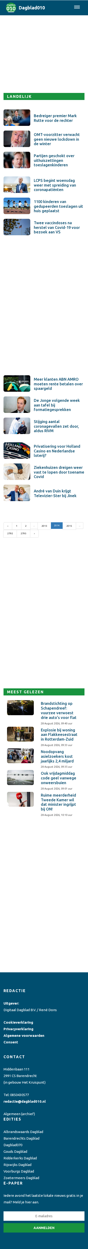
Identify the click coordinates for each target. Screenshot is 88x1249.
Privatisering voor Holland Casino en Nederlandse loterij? (57, 451)
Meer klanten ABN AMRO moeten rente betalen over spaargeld (58, 384)
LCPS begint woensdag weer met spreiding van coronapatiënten (55, 185)
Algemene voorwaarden (24, 1036)
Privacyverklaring (18, 1029)
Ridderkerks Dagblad (20, 1158)
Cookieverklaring (18, 1022)
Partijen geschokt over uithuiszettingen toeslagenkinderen (54, 160)
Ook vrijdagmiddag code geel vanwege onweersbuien (58, 778)
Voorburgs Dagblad (19, 1171)
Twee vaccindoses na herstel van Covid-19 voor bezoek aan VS (57, 227)
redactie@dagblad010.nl (25, 1101)
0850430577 (19, 1095)
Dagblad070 (13, 1145)
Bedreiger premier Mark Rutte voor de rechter (55, 118)
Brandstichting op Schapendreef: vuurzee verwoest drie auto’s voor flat (59, 710)
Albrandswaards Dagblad (23, 1132)
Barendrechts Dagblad (21, 1138)
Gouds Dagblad (15, 1151)
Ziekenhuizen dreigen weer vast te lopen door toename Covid (59, 472)
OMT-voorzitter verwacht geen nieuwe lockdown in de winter (57, 139)
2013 (44, 526)
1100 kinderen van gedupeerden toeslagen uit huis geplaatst (58, 206)
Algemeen (12, 1114)
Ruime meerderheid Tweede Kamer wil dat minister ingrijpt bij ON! (58, 802)
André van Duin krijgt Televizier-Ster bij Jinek (55, 493)
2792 (10, 533)
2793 (23, 533)
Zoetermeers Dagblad (21, 1178)
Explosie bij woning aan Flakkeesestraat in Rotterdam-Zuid (59, 735)
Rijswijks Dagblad (17, 1165)
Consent (11, 1042)
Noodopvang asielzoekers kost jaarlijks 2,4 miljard (57, 756)
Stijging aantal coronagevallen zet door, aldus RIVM (56, 426)
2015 (69, 526)
